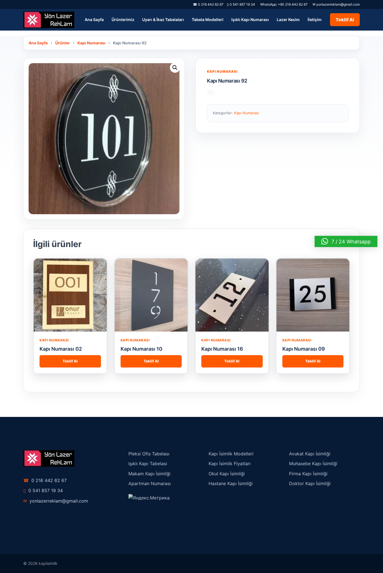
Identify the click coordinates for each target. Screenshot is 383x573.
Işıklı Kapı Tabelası (147, 463)
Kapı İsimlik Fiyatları (230, 463)
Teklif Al (345, 19)
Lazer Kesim (288, 19)
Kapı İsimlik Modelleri (231, 453)
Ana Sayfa (94, 19)
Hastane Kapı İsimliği (231, 483)
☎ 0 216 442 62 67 (208, 4)
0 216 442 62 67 (45, 480)
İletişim (315, 19)
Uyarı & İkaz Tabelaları (163, 19)
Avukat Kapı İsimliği (309, 453)
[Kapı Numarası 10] (151, 295)
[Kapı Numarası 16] (232, 295)
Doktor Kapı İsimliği (310, 483)
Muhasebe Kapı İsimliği (313, 463)
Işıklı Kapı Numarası (250, 19)
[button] (175, 68)
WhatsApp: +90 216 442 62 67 (284, 4)
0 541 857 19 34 (241, 4)
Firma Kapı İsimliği (308, 473)
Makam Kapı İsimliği (149, 473)
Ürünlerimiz (123, 19)
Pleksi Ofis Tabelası (148, 453)
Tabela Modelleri (207, 19)
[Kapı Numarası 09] (313, 295)
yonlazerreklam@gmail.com (55, 501)
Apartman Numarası (149, 483)
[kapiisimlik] (48, 20)
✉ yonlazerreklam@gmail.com (336, 4)
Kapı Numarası (222, 71)
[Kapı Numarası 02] (70, 295)
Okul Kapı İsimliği (227, 473)
